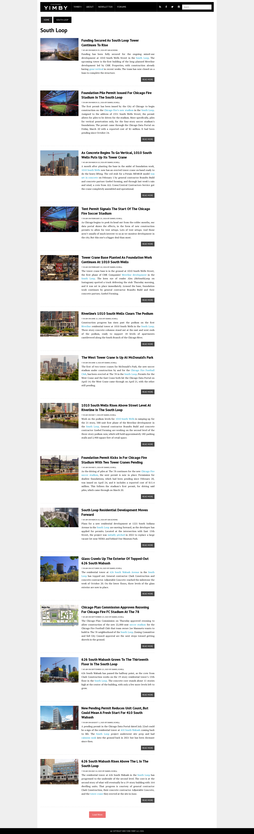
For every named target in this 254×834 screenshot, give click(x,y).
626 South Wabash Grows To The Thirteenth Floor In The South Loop (114, 661)
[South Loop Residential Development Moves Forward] (59, 525)
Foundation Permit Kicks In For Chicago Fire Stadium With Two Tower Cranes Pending (114, 459)
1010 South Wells (90, 170)
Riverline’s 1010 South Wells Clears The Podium (117, 313)
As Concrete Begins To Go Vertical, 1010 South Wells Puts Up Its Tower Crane (116, 154)
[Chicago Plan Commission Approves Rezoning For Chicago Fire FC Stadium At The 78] (59, 624)
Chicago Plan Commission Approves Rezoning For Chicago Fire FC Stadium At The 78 (115, 609)
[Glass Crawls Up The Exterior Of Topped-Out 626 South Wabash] (59, 579)
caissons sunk (88, 737)
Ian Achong (112, 50)
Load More (97, 814)
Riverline (86, 326)
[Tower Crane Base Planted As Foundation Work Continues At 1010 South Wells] (59, 278)
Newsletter (105, 6)
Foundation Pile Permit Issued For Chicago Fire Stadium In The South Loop (116, 95)
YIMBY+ (78, 6)
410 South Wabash (130, 730)
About (90, 6)
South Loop (142, 57)
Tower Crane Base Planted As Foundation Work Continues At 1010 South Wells (116, 259)
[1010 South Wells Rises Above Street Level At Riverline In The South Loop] (59, 426)
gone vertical (96, 69)
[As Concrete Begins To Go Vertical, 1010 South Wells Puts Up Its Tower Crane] (59, 173)
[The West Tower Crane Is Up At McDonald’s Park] (59, 378)
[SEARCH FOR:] (197, 6)
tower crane (96, 793)
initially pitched (116, 534)
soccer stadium (137, 624)
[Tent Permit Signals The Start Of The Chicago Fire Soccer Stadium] (59, 230)
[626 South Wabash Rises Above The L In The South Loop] (59, 782)
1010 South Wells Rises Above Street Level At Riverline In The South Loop (116, 407)
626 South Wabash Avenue (124, 572)
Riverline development (134, 274)
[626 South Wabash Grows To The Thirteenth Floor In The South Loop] (59, 680)
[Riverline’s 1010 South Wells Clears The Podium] (59, 334)
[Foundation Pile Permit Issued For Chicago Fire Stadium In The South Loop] (59, 113)
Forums (121, 6)
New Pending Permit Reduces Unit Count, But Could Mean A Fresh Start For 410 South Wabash (114, 712)
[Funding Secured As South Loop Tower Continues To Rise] (59, 58)
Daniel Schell (113, 102)
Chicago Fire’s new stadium (118, 110)
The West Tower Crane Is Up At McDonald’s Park (117, 357)
